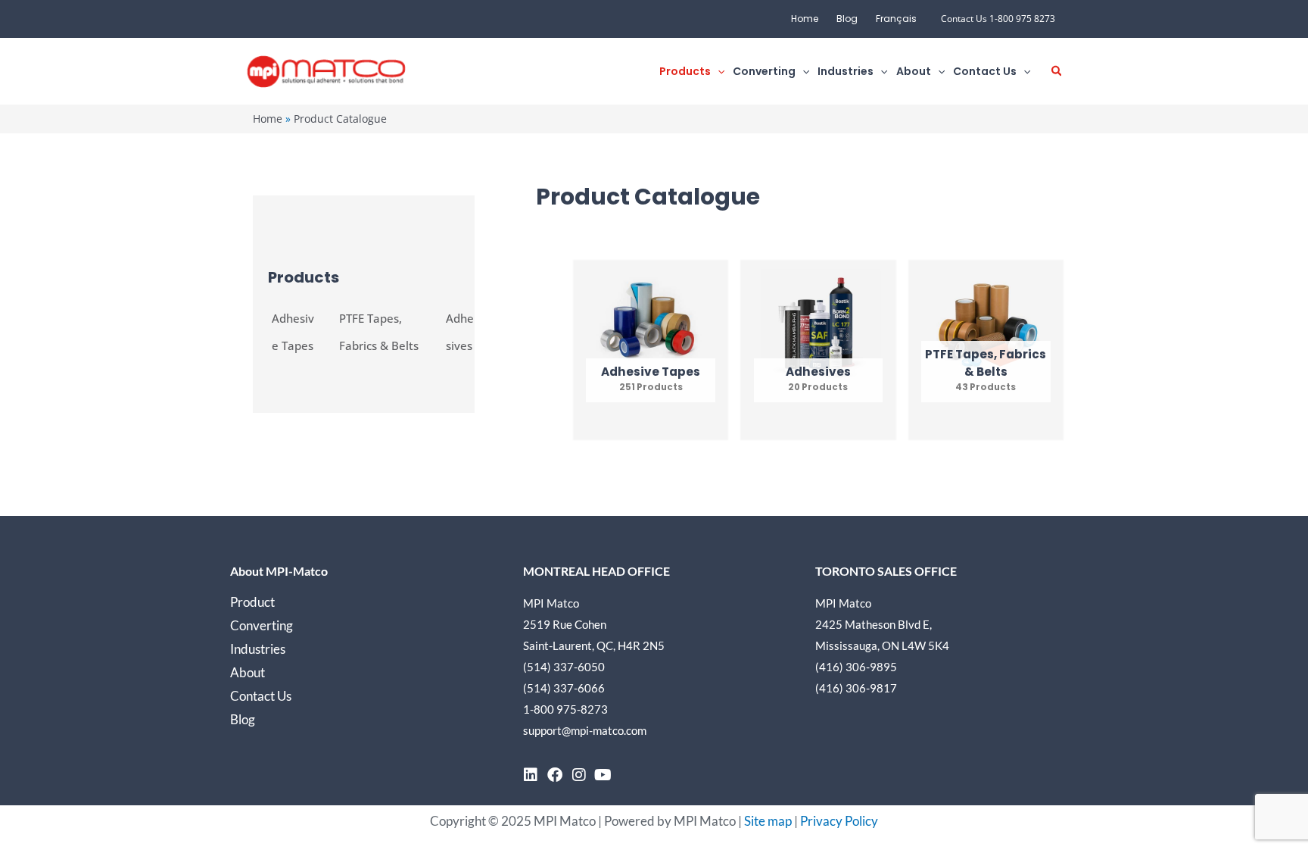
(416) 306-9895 (856, 666)
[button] (717, 72)
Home (804, 18)
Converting (261, 625)
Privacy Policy (839, 821)
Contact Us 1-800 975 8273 (998, 18)
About (247, 672)
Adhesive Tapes (293, 332)
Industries (257, 649)
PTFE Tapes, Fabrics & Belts (379, 332)
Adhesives (460, 332)
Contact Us (260, 696)
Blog (847, 18)
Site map (768, 821)
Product (252, 602)
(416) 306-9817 (856, 688)
